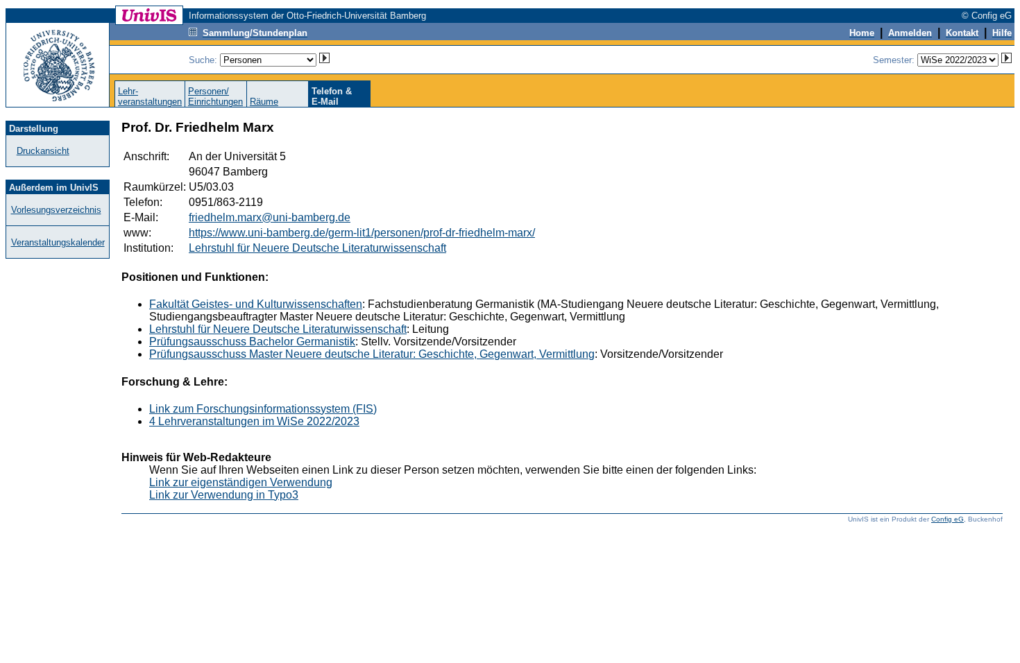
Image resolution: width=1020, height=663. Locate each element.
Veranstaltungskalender (58, 242)
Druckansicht (43, 151)
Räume (264, 101)
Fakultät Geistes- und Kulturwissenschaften (255, 304)
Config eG (947, 519)
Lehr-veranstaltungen (150, 96)
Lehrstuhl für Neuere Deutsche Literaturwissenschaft (317, 248)
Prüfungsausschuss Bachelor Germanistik (252, 341)
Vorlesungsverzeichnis (56, 210)
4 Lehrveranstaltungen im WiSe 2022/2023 (254, 421)
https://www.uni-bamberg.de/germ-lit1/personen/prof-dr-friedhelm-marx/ (362, 233)
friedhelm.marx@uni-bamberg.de (269, 217)
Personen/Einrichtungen (215, 96)
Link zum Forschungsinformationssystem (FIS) (263, 409)
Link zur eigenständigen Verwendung (240, 482)
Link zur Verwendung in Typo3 (223, 495)
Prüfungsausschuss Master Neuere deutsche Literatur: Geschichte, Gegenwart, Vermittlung (372, 354)
